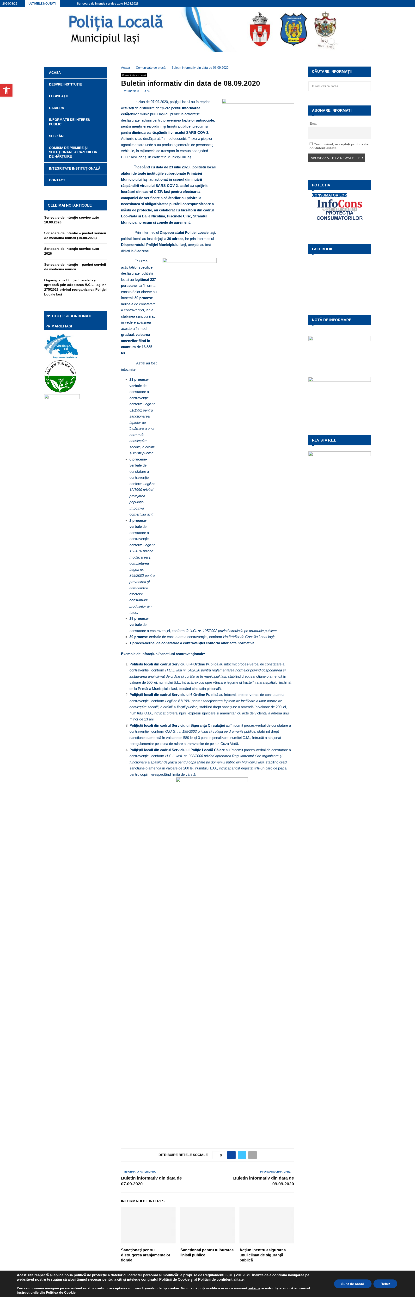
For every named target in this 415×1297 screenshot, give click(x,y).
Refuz (385, 1284)
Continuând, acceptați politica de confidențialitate (339, 146)
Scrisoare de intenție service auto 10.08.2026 (108, 3)
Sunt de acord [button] (352, 1284)
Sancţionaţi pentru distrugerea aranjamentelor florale (145, 1255)
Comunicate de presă (134, 75)
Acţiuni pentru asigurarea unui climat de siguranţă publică (262, 1255)
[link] (254, 1288)
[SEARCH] (366, 86)
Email (314, 123)
